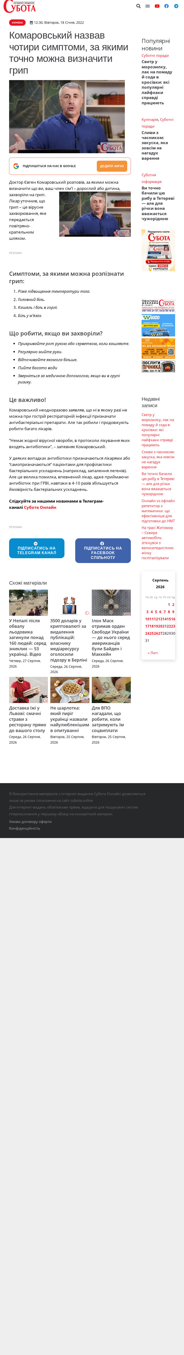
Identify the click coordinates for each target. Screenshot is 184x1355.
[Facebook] (166, 6)
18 (152, 626)
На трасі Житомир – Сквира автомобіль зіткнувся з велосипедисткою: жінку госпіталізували (158, 542)
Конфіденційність (24, 828)
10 (147, 618)
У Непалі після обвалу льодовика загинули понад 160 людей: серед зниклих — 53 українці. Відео (27, 637)
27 (160, 633)
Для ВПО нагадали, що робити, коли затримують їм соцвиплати (108, 719)
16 (173, 618)
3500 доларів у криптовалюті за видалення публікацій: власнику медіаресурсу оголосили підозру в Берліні (68, 640)
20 (160, 626)
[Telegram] (176, 6)
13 (160, 618)
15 (169, 618)
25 (152, 633)
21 (164, 626)
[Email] (147, 6)
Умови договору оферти (30, 821)
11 (152, 618)
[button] (139, 6)
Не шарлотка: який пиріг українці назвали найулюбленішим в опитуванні (69, 719)
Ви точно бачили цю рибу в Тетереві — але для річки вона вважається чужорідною (158, 203)
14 (164, 618)
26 (156, 633)
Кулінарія (150, 119)
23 (173, 626)
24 (147, 633)
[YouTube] (157, 6)
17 (147, 626)
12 (156, 618)
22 (169, 626)
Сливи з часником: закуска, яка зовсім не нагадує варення (155, 145)
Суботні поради (155, 55)
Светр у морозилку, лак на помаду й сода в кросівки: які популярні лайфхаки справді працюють (157, 82)
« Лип (153, 652)
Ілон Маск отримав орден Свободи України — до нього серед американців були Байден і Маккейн (111, 637)
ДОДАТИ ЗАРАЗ (112, 166)
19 (156, 626)
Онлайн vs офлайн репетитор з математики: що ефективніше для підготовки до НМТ (158, 510)
